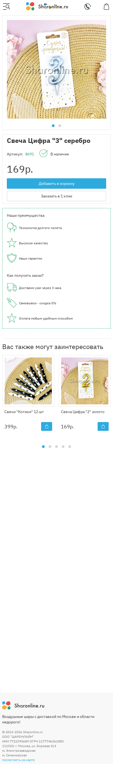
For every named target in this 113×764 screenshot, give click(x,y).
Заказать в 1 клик (56, 196)
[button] (53, 125)
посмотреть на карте (18, 760)
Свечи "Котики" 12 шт (24, 411)
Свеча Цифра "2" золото (82, 411)
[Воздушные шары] (47, 6)
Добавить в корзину (57, 183)
